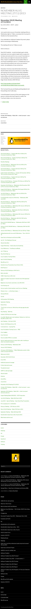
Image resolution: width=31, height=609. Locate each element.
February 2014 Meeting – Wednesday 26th (11, 344)
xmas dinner (4, 121)
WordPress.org (4, 600)
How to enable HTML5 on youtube (9, 337)
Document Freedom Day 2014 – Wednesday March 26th (14, 516)
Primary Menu (29, 2)
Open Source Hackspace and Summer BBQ (11, 237)
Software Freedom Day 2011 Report (9, 564)
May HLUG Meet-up (5, 254)
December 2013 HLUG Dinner (8, 357)
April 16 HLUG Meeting (6, 259)
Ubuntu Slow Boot (5, 243)
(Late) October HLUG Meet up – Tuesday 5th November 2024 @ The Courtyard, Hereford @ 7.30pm (15, 173)
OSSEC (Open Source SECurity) (8, 276)
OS (1, 433)
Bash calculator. (4, 273)
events (2, 428)
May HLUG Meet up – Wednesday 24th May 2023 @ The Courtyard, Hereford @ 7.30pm (14, 202)
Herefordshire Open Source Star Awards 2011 (11, 414)
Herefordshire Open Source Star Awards (10, 529)
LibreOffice (3, 379)
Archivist (15, 16)
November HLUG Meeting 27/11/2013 (10, 384)
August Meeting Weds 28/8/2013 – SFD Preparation (13, 395)
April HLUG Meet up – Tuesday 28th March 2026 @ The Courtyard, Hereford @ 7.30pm (14, 154)
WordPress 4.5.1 (5, 262)
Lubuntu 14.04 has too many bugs (8, 314)
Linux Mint (3, 359)
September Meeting (5, 302)
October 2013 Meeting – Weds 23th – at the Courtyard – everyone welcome (15, 115)
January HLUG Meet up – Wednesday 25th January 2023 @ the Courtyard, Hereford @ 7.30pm (15, 206)
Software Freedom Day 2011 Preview (9, 561)
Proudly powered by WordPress (7, 607)
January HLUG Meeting (6, 347)
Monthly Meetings (5, 161)
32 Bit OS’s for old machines (7, 501)
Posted (2, 436)
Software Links (4, 573)
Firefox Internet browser (6, 365)
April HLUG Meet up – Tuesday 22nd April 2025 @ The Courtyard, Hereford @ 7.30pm (13, 169)
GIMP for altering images (6, 370)
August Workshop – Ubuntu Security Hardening (12, 245)
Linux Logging (4, 332)
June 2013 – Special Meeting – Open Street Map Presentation (15, 401)
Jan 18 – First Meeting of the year (8, 240)
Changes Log (4, 513)
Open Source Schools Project (7, 547)
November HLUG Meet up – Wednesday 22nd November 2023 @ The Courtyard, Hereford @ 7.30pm (15, 186)
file (1, 521)
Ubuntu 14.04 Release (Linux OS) (8, 324)
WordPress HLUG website (7, 579)
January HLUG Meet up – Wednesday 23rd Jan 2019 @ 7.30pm (15, 230)
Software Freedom (5, 553)
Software (3, 441)
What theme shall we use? (7, 417)
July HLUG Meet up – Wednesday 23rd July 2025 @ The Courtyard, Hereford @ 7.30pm (14, 165)
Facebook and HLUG (5, 518)
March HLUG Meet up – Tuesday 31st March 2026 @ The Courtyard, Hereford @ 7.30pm (14, 158)
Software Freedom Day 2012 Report (9, 566)
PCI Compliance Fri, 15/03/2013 (8, 403)
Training (3, 444)
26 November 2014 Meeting (7, 299)
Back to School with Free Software (9, 506)
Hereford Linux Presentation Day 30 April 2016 (12, 265)
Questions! (3, 439)
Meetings (3, 7)
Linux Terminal (4, 335)
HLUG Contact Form (5, 532)
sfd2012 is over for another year (8, 550)
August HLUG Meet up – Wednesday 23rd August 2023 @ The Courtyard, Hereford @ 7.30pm (15, 190)
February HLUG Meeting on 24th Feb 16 (10, 270)
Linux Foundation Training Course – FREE (10, 329)
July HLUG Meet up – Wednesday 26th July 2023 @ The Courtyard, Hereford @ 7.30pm (13, 194)
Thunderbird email (5, 368)
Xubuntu (3, 376)
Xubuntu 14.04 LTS (5, 582)
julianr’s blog (5, 101)
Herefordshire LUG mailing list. (8, 524)
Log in (2, 592)
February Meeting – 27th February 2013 (10, 406)
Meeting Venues (4, 538)
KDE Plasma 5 (4, 267)
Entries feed (3, 594)
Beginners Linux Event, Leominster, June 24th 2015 (12, 282)
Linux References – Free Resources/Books (10, 248)
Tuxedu (2, 576)
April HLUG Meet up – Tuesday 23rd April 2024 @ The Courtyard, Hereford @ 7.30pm (13, 177)
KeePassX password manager (7, 362)
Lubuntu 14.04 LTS (5, 535)
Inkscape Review (4, 293)
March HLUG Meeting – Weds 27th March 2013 (12, 409)
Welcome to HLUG (5, 354)
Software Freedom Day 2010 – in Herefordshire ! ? (12, 558)
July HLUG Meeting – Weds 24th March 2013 (11, 398)
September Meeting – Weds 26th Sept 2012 (11, 412)
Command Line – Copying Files (8, 326)
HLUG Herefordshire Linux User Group (12, 2)
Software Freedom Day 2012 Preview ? (10, 555)
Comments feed (4, 597)
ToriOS (2, 296)
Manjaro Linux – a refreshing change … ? (10, 291)
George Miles (4, 488)
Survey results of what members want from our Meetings (14, 288)
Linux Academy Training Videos (8, 256)
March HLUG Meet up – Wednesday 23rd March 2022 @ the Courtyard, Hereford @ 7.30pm (15, 210)
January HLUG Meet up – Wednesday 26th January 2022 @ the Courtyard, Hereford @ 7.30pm (15, 214)
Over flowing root (5, 285)
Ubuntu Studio (4, 373)
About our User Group (6, 503)
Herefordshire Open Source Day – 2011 (10, 527)
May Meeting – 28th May (6, 311)
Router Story (4, 304)
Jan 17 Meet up (4, 251)
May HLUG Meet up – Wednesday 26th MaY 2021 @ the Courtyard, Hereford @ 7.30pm (14, 219)
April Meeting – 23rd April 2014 (8, 321)
